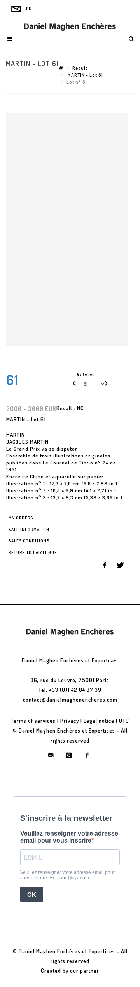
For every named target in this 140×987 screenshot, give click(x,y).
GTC (124, 720)
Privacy (69, 720)
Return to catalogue (33, 552)
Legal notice (99, 720)
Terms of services (33, 720)
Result (80, 68)
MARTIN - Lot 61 (84, 75)
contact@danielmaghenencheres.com (70, 699)
